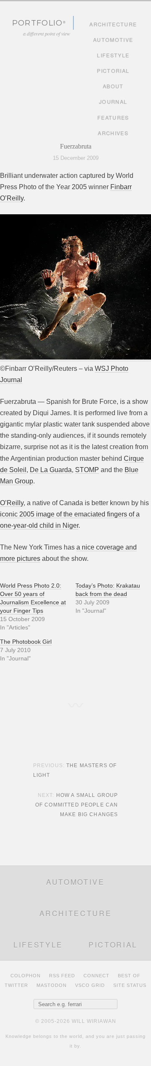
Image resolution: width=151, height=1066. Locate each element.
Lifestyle (113, 55)
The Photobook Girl (26, 641)
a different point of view (46, 33)
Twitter (16, 985)
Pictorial (113, 70)
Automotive (113, 40)
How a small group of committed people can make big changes (76, 805)
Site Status (129, 985)
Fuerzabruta (75, 146)
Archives (113, 133)
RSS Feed (62, 975)
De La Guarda (51, 469)
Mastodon (51, 985)
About (113, 86)
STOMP (87, 469)
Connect (96, 975)
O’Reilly (11, 502)
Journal (113, 101)
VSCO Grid (90, 985)
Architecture (113, 24)
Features (113, 117)
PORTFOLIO (37, 23)
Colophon (25, 975)
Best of (129, 975)
